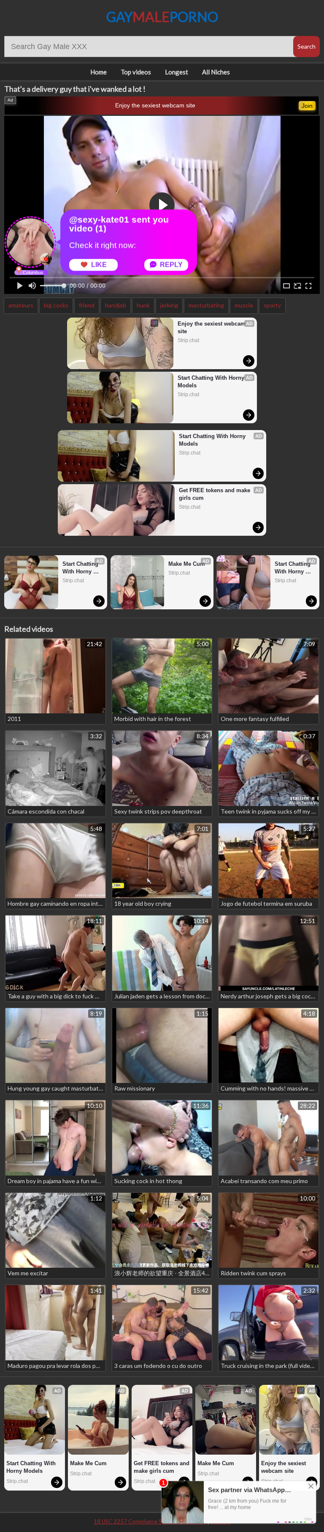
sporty (272, 305)
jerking (169, 305)
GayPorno (162, 16)
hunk (143, 305)
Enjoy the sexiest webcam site (155, 105)
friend (86, 305)
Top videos (136, 72)
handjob (115, 305)
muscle (244, 305)
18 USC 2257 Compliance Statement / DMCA (150, 1521)
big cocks (56, 305)
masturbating (206, 305)
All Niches (216, 72)
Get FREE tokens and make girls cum (215, 494)
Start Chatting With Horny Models (212, 382)
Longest (176, 72)
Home (98, 72)
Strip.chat (188, 340)
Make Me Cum (186, 564)
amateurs (20, 305)
